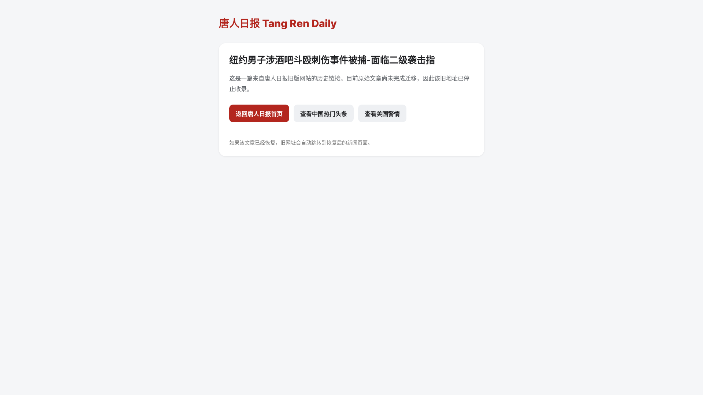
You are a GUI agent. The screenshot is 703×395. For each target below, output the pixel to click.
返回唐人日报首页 (259, 113)
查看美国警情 (382, 113)
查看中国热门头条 (323, 113)
